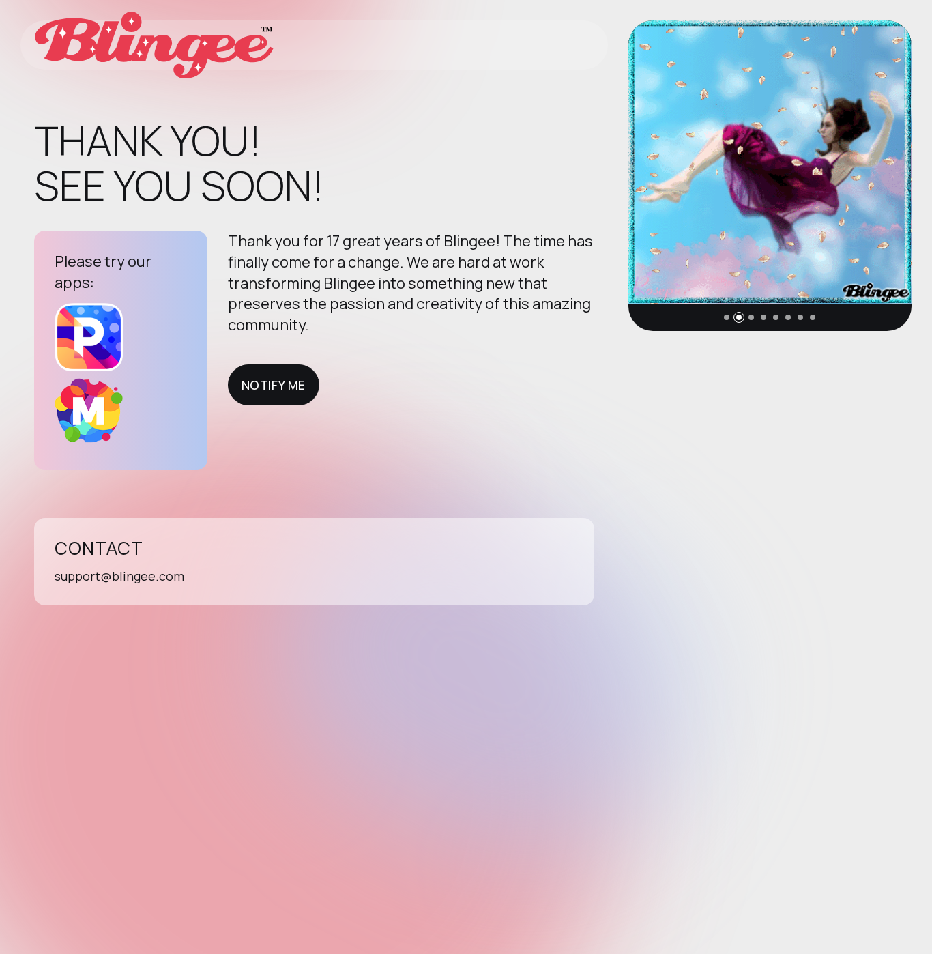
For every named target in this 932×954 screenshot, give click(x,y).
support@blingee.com (119, 576)
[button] (726, 317)
